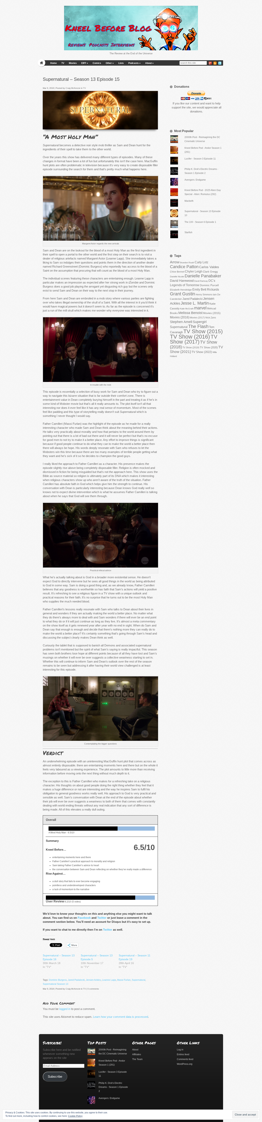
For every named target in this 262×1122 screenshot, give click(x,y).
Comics (97, 63)
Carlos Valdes (209, 267)
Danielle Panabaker (203, 275)
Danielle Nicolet (177, 276)
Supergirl (200, 322)
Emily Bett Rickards (205, 289)
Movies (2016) (179, 317)
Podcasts (134, 63)
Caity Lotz (201, 262)
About (149, 63)
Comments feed (185, 1059)
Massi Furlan (124, 980)
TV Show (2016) (190, 336)
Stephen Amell (181, 322)
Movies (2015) (212, 313)
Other (110, 63)
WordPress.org (184, 1064)
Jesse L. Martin (195, 303)
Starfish (188, 232)
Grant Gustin (182, 293)
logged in (64, 1008)
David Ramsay (201, 281)
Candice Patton (184, 266)
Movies (73, 63)
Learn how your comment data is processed (120, 1016)
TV (62, 63)
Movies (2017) (197, 317)
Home (53, 63)
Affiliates (136, 1054)
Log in (180, 1049)
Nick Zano (210, 317)
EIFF (84, 63)
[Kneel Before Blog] (131, 28)
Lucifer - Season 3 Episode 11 (200, 158)
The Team (137, 1059)
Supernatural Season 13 (55, 984)
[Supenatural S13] (153, 125)
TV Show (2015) (203, 331)
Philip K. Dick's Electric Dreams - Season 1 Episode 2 (113, 1087)
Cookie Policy (75, 1116)
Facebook (84, 917)
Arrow (175, 262)
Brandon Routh (187, 262)
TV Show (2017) (193, 339)
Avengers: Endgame (195, 179)
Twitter (101, 917)
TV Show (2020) (209, 347)
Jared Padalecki (76, 980)
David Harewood (182, 281)
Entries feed (183, 1054)
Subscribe (55, 1076)
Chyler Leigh (193, 271)
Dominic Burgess (58, 980)
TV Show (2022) (202, 352)
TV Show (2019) (190, 347)
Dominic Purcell (209, 285)
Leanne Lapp (109, 980)
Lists (121, 63)
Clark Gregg (210, 271)
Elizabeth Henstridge (181, 289)
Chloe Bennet (177, 271)
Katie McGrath (187, 308)
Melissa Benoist (190, 313)
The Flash (198, 326)
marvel (200, 308)
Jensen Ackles (93, 980)
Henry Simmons (204, 294)
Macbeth (189, 201)
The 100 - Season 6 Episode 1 (200, 222)
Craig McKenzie (73, 88)
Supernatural (138, 980)
